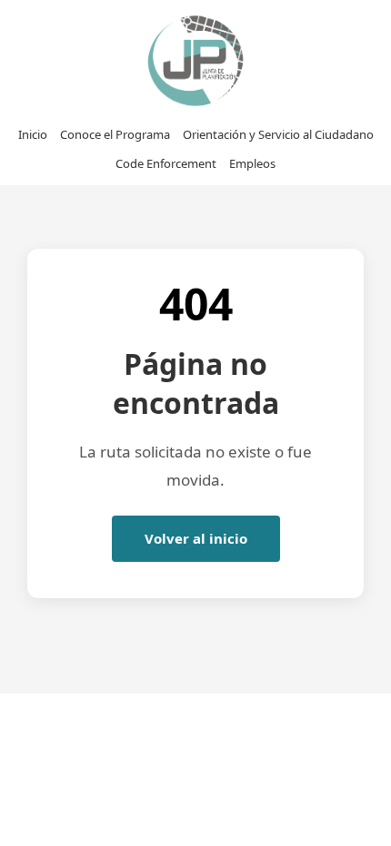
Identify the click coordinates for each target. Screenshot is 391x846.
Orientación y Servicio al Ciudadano (278, 134)
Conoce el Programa (115, 134)
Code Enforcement (165, 163)
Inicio (32, 134)
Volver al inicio (196, 538)
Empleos (252, 163)
